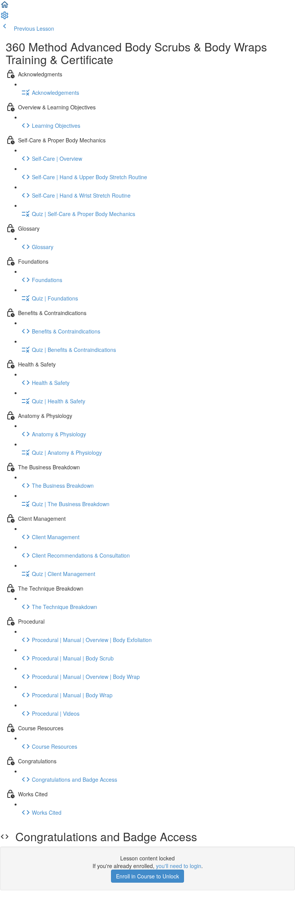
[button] (4, 7)
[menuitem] (4, 17)
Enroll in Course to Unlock (147, 876)
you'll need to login (178, 866)
